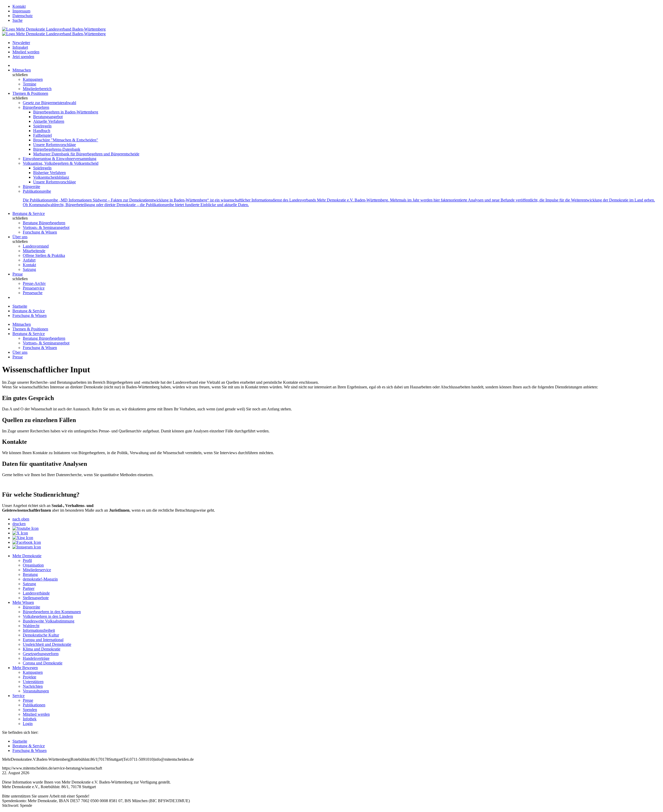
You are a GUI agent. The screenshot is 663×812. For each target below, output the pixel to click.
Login (28, 723)
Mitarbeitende (34, 251)
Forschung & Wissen (40, 232)
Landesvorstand (36, 246)
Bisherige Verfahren (49, 172)
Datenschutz (22, 15)
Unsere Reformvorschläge (54, 144)
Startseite (19, 306)
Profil (27, 560)
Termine (29, 84)
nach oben (20, 519)
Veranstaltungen (36, 691)
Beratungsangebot (48, 116)
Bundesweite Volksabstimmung (48, 621)
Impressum (21, 11)
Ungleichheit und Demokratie (47, 644)
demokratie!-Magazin (40, 579)
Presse (17, 274)
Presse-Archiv (34, 283)
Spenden (30, 709)
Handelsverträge (36, 658)
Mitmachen (21, 70)
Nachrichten (33, 686)
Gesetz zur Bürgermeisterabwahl (49, 102)
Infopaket (20, 47)
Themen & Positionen (30, 93)
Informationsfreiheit (39, 630)
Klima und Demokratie (41, 649)
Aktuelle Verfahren (48, 121)
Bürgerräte (31, 186)
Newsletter (21, 42)
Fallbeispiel (42, 135)
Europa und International (43, 639)
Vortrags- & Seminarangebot (46, 227)
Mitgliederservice (37, 570)
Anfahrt (29, 260)
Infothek (30, 719)
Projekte (29, 677)
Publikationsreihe (37, 191)
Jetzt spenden (23, 56)
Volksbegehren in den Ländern (48, 616)
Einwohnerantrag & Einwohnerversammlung (59, 158)
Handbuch (41, 130)
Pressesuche (32, 293)
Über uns (19, 237)
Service (18, 695)
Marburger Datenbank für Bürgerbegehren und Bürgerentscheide (86, 154)
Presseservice (34, 288)
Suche (17, 20)
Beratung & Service (28, 213)
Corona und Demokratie (42, 663)
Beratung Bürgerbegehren (44, 223)
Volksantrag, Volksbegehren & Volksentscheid (60, 163)
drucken (19, 523)
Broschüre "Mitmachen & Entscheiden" (65, 140)
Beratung (30, 574)
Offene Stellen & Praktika (44, 255)
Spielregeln (42, 126)
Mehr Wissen (23, 602)
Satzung (29, 269)
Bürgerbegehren (36, 107)
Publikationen (34, 705)
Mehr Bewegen (25, 667)
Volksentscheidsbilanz (51, 177)
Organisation (33, 565)
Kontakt (19, 6)
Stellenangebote (36, 598)
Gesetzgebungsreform (41, 653)
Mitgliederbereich (37, 88)
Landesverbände (36, 593)
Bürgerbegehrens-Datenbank (56, 149)
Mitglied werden (25, 52)
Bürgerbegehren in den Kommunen (52, 612)
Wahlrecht (31, 626)
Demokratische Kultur (41, 635)
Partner (28, 588)
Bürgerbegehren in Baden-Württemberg (65, 112)
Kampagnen (33, 79)
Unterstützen (33, 681)
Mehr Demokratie (26, 556)
